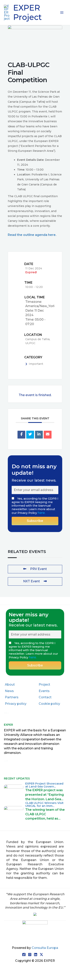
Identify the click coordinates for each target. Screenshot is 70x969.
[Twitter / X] (41, 954)
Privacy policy (15, 704)
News (9, 691)
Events (44, 691)
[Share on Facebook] (21, 435)
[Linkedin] (39, 435)
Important (36, 364)
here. (41, 513)
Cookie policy (49, 704)
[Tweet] (30, 435)
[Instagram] (30, 954)
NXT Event (31, 581)
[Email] (48, 435)
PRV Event (38, 569)
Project (44, 684)
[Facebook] (24, 954)
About (10, 684)
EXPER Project (27, 12)
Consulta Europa (45, 948)
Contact (45, 697)
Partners (11, 697)
